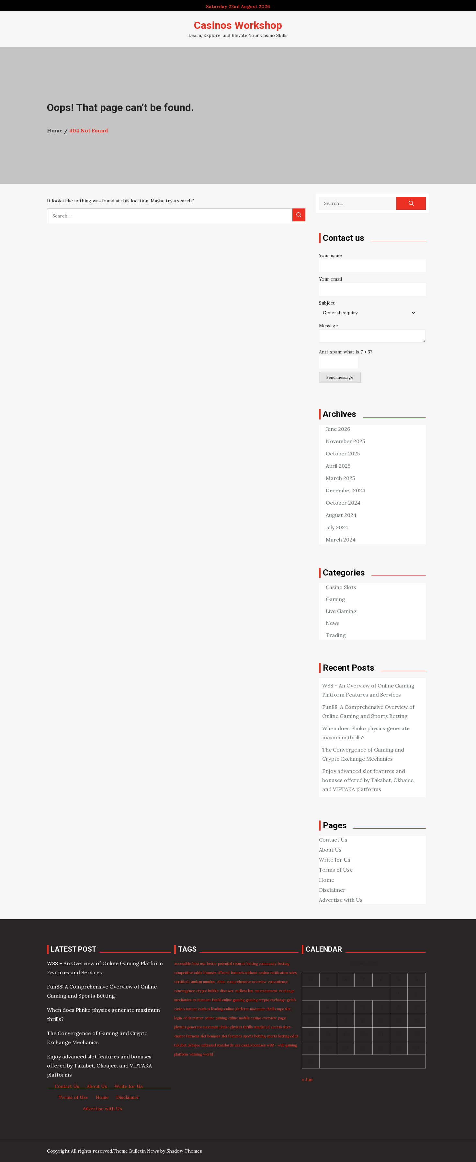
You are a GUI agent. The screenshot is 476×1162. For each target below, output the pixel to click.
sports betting (254, 1036)
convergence (184, 991)
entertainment (266, 991)
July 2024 (337, 527)
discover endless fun (236, 991)
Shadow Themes (184, 1151)
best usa (199, 963)
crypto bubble (207, 991)
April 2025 (338, 466)
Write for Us (334, 859)
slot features (231, 1036)
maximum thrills (263, 1009)
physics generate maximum (196, 1027)
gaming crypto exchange (266, 1000)
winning (195, 1054)
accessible (182, 963)
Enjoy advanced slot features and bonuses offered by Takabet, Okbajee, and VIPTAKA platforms (368, 780)
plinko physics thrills (236, 1027)
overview (269, 1018)
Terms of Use (336, 869)
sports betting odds (282, 1036)
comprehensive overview (246, 981)
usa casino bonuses (250, 1045)
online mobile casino (244, 1018)
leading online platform (230, 1009)
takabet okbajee (187, 1045)
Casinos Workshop (238, 25)
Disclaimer (332, 890)
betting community (261, 963)
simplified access (268, 1027)
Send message (339, 377)
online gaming (216, 1018)
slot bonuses (210, 1036)
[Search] (298, 214)
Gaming (335, 599)
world (208, 1054)
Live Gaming (341, 611)
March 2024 (341, 539)
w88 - (271, 1045)
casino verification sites (277, 972)
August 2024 (341, 515)
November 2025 (345, 441)
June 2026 (338, 429)
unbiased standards (217, 1045)
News (333, 623)
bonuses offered (216, 972)
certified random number (194, 981)
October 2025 (343, 453)
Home (326, 880)
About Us (330, 849)
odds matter (193, 1018)
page (282, 1018)
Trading (336, 635)
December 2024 (345, 490)
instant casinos (198, 1009)
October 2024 (343, 502)
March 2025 (340, 478)
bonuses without (244, 972)
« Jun (307, 1079)
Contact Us (333, 839)
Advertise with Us (341, 900)
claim (221, 981)
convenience (278, 981)
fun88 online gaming (228, 1000)
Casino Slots (341, 587)
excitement (202, 1000)
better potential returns (226, 963)
